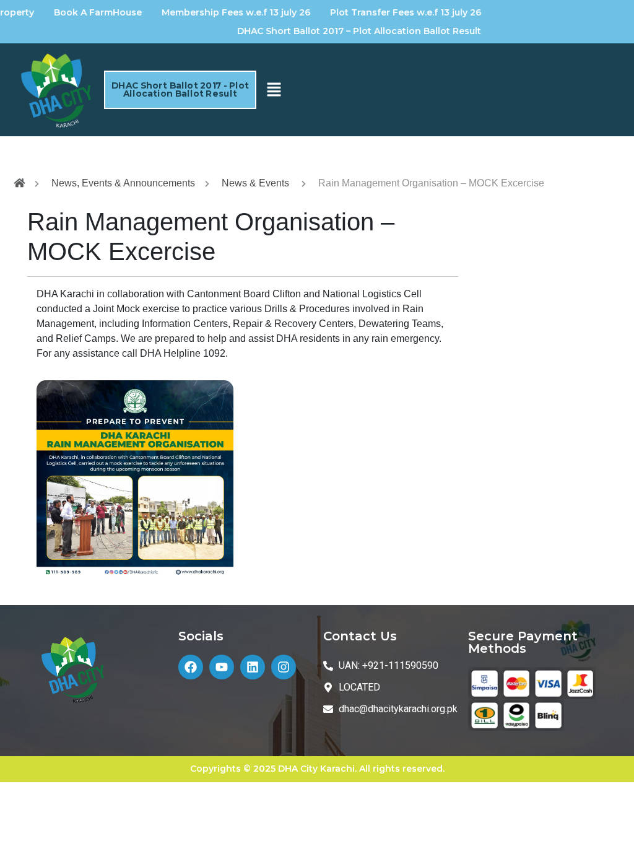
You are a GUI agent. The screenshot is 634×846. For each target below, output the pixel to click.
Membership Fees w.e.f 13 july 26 (221, 12)
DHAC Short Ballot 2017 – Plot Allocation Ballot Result (344, 31)
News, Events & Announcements (123, 183)
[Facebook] (190, 667)
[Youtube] (221, 667)
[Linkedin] (252, 667)
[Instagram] (283, 667)
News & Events (255, 183)
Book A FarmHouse (83, 12)
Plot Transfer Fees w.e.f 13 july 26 (390, 12)
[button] (273, 89)
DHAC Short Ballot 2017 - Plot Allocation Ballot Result (179, 89)
